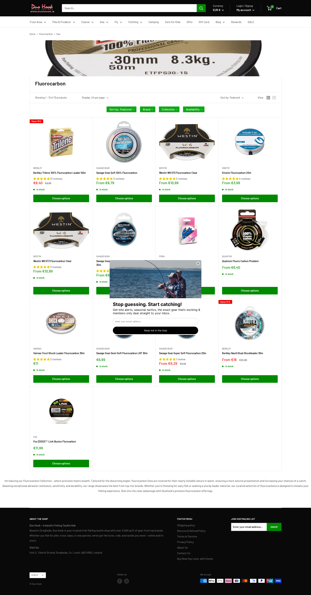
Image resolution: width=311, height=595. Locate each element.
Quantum (227, 256)
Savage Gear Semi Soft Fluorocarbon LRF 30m (122, 353)
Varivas (37, 348)
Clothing (133, 22)
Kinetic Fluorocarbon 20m (236, 172)
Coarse (85, 22)
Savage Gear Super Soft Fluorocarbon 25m (182, 353)
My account (244, 10)
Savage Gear (103, 168)
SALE (251, 22)
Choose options (61, 198)
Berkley (37, 168)
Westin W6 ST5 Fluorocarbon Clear (178, 172)
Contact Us (183, 553)
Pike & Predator (61, 22)
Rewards (236, 22)
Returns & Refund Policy (191, 530)
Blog (218, 22)
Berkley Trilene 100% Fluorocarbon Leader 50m (59, 172)
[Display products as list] (274, 97)
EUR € (34, 575)
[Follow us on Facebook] (119, 581)
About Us (182, 547)
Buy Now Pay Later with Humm (195, 558)
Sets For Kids (172, 22)
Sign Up (274, 527)
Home (32, 34)
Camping (153, 22)
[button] (121, 109)
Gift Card (204, 22)
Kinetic (226, 168)
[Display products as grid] (268, 97)
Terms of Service (187, 536)
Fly (116, 22)
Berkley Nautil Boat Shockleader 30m (242, 353)
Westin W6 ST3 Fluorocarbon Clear (52, 261)
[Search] (201, 8)
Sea (102, 22)
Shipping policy (186, 525)
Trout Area (36, 22)
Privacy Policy (185, 542)
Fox (35, 437)
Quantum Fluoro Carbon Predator (240, 261)
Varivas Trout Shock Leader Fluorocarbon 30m (59, 353)
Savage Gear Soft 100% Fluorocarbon (116, 172)
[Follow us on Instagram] (126, 581)
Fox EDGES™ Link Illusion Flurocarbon (54, 441)
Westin (163, 168)
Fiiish (162, 256)
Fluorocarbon (46, 34)
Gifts (189, 22)
